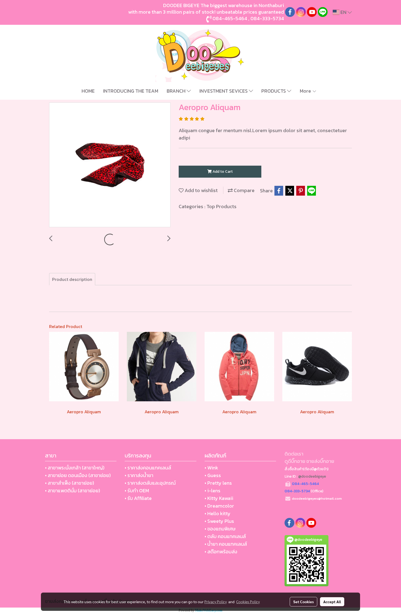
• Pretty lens (218, 483)
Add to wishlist (201, 190)
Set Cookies (303, 601)
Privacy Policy (215, 601)
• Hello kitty (218, 513)
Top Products (222, 206)
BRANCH (177, 91)
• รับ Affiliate (138, 498)
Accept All (332, 601)
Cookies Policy (248, 601)
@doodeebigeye (312, 476)
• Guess (213, 475)
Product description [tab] (72, 279)
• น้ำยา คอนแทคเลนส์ (226, 544)
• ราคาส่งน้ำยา (139, 475)
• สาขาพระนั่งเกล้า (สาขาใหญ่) (74, 467)
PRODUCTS (274, 91)
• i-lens (212, 490)
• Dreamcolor (219, 505)
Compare (244, 190)
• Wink (211, 467)
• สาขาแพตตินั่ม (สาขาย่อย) (72, 490)
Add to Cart (222, 171)
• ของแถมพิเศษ (220, 528)
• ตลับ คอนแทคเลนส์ (225, 536)
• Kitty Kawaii (219, 498)
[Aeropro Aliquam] (109, 165)
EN (343, 12)
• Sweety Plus (219, 521)
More (306, 91)
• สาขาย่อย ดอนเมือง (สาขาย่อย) (78, 475)
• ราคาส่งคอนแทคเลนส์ (148, 467)
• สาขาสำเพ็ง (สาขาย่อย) (69, 483)
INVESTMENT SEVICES (224, 91)
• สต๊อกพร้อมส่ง (221, 551)
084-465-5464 (230, 18)
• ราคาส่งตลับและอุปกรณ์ (150, 483)
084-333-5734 (267, 18)
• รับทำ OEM (137, 490)
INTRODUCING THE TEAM (130, 91)
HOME (88, 91)
